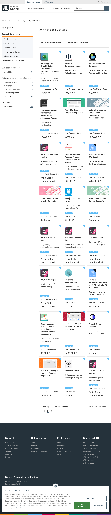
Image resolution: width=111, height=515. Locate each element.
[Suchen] (106, 8)
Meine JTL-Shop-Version (78, 42)
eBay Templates (9, 43)
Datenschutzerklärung (22, 508)
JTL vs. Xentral (89, 454)
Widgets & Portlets (11, 56)
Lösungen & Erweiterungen (13, 60)
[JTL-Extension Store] (10, 7)
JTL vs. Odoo (88, 463)
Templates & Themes (11, 52)
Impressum (61, 445)
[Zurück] (41, 411)
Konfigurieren (90, 498)
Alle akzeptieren (82, 505)
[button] (17, 34)
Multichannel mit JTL (91, 451)
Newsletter (35, 448)
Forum (7, 457)
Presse (34, 445)
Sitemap (60, 454)
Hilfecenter (9, 442)
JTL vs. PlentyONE (90, 457)
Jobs (33, 442)
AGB (59, 442)
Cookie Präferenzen (65, 451)
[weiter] (59, 411)
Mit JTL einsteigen (90, 445)
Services (8, 451)
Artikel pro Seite (61, 406)
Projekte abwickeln (91, 442)
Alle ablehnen (98, 505)
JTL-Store (48, 2)
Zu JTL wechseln (90, 448)
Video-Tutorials (11, 445)
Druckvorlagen (9, 39)
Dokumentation (11, 448)
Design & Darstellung (11, 34)
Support (8, 454)
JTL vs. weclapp (90, 460)
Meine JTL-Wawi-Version (50, 42)
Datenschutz (62, 448)
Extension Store (33, 2)
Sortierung (44, 406)
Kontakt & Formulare (39, 451)
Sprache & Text (9, 47)
